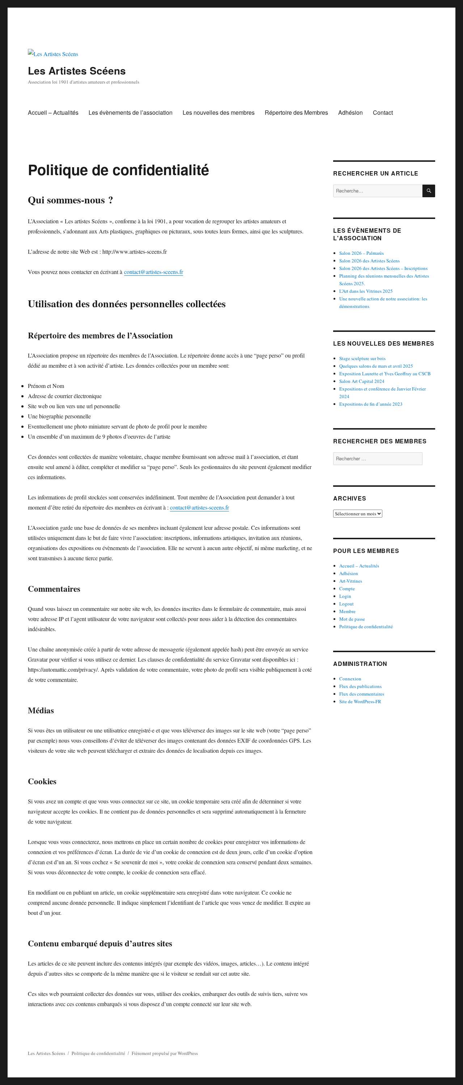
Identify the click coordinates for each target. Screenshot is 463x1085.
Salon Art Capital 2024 (362, 381)
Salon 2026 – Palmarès (361, 253)
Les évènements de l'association (367, 234)
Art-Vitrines (350, 581)
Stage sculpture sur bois (362, 358)
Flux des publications (360, 686)
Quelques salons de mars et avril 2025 (376, 366)
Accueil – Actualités (53, 112)
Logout (346, 603)
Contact (383, 112)
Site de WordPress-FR (360, 701)
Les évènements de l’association (131, 112)
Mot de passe (352, 619)
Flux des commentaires (361, 694)
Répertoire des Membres (296, 112)
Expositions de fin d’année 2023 (371, 404)
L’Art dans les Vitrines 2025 (366, 291)
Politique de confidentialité (366, 626)
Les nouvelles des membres (219, 112)
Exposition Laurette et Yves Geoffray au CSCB (385, 373)
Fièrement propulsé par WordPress (165, 1053)
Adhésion (350, 112)
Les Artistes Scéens (77, 70)
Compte (347, 588)
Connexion (350, 678)
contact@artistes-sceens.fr (153, 271)
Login (345, 596)
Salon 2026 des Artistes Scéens (369, 260)
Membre (347, 611)
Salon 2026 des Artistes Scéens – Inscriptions (383, 268)
